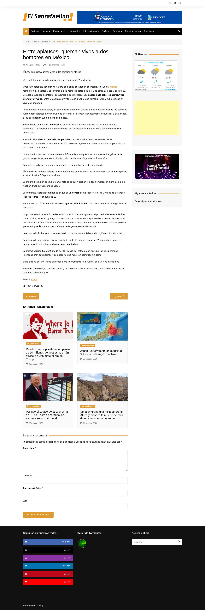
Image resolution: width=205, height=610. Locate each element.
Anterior (32, 296)
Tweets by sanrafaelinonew (148, 201)
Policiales (149, 31)
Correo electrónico (33, 488)
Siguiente (117, 296)
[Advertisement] (157, 118)
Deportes (117, 31)
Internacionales (91, 31)
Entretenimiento (133, 31)
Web (25, 501)
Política (105, 31)
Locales (46, 31)
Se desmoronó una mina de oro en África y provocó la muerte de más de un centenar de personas (101, 415)
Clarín (34, 279)
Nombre (27, 475)
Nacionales (74, 31)
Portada (35, 31)
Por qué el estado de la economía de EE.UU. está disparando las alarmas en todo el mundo (47, 415)
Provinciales (59, 31)
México (114, 86)
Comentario (29, 448)
